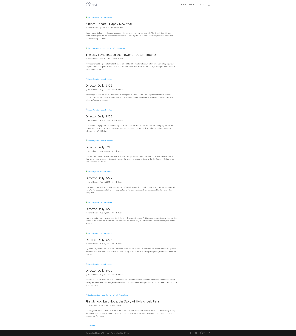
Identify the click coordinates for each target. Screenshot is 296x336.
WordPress (124, 333)
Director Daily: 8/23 (99, 116)
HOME (183, 5)
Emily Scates (92, 305)
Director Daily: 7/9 (98, 147)
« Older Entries (91, 326)
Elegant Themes (102, 333)
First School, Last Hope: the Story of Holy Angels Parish (123, 301)
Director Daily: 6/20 (99, 270)
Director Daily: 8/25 (99, 85)
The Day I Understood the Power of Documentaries (121, 55)
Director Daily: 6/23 (99, 240)
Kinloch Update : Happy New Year (109, 24)
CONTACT (202, 5)
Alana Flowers (93, 28)
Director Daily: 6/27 (99, 178)
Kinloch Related (117, 28)
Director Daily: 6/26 (99, 209)
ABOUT (192, 5)
